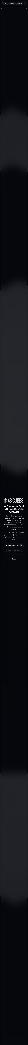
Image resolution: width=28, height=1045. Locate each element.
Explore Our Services (14, 550)
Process (20, 3)
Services (12, 3)
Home (4, 3)
